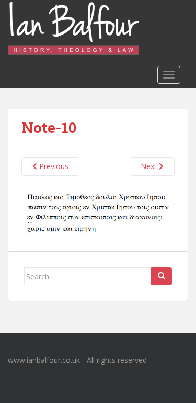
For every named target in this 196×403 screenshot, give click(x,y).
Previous (52, 166)
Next (150, 166)
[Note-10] (98, 213)
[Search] (161, 276)
